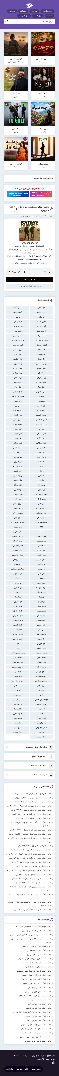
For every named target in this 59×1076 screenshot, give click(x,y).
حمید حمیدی (41, 433)
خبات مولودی (17, 438)
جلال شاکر (17, 387)
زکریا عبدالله (18, 485)
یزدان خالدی (41, 737)
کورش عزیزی (41, 634)
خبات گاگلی (41, 438)
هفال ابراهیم (41, 723)
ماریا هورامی (41, 643)
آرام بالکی (41, 307)
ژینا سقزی (41, 489)
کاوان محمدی (41, 620)
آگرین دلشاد (41, 321)
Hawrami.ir (36, 259)
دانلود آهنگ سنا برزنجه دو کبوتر (38, 874)
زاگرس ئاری (18, 480)
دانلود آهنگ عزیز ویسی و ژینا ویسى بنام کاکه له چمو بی (29, 902)
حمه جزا (41, 429)
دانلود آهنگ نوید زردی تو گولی (39, 987)
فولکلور (12, 11)
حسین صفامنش (41, 419)
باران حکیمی (17, 359)
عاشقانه (23, 11)
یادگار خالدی (17, 732)
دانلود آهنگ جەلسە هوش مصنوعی (37, 1041)
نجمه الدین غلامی (41, 699)
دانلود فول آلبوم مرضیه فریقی (39, 793)
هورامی (34, 11)
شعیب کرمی (17, 531)
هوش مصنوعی (41, 727)
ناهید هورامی (18, 695)
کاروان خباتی (41, 615)
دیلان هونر (41, 461)
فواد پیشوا (41, 601)
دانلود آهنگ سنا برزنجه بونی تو (39, 797)
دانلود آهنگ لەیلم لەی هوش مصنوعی (36, 962)
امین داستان (17, 349)
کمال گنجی (41, 629)
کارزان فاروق (17, 611)
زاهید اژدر (41, 485)
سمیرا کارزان (41, 499)
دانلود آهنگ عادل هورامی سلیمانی (38, 991)
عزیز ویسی (41, 569)
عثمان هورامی (41, 559)
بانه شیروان (18, 363)
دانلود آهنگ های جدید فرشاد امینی (37, 909)
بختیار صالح (41, 368)
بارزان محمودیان (41, 363)
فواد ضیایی (18, 601)
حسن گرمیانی (18, 415)
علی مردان (41, 578)
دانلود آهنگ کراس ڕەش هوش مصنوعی (36, 979)
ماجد (17, 648)
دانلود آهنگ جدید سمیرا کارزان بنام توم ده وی (33, 838)
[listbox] (29, 244)
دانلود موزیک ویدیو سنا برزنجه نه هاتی (36, 946)
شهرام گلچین (41, 536)
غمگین (49, 15)
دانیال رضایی (41, 457)
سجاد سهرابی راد (41, 494)
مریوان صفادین (17, 667)
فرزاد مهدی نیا (41, 587)
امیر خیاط (41, 349)
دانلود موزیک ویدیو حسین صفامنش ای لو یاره (33, 926)
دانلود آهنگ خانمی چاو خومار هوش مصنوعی (34, 971)
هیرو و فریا (18, 727)
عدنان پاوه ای (18, 559)
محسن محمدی (41, 653)
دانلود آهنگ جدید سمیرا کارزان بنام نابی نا (35, 854)
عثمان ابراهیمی (17, 555)
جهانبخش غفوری (18, 396)
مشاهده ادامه (29, 279)
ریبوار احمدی (17, 466)
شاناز (41, 527)
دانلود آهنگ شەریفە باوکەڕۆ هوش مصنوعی (34, 958)
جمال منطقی (17, 391)
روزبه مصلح (17, 475)
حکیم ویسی (17, 424)
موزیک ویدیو (24, 15)
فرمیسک (41, 597)
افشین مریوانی (41, 345)
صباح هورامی (41, 541)
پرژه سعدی (18, 377)
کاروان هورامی (18, 615)
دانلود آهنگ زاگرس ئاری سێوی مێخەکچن (35, 870)
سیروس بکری (41, 513)
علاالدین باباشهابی (17, 569)
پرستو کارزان (41, 377)
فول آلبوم (38, 15)
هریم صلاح (18, 718)
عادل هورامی (17, 550)
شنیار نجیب (41, 531)
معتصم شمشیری (41, 681)
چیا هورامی (41, 405)
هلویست (18, 723)
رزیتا (41, 466)
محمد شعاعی (41, 657)
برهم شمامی (17, 368)
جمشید (41, 396)
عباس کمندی (41, 555)
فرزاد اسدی (41, 583)
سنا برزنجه (17, 499)
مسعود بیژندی (41, 671)
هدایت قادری (17, 713)
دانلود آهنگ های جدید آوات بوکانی (37, 878)
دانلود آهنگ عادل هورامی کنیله (39, 1020)
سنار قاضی (41, 503)
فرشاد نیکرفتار (41, 592)
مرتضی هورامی (17, 662)
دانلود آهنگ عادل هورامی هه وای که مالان (35, 995)
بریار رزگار (41, 373)
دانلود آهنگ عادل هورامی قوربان (38, 1008)
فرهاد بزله (17, 597)
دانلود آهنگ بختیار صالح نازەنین (39, 954)
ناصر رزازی (17, 690)
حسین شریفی (41, 415)
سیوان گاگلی (41, 517)
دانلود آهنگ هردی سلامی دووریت (38, 999)
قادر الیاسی (18, 606)
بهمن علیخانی (18, 373)
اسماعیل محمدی (18, 340)
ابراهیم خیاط (41, 331)
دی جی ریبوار (17, 457)
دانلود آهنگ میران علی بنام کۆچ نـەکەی (36, 849)
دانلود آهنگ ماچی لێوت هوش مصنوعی (36, 975)
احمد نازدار (41, 335)
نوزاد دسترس (17, 704)
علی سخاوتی (17, 573)
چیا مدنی (18, 401)
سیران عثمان (17, 503)
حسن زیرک (18, 405)
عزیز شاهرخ (18, 564)
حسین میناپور (18, 419)
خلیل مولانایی (41, 443)
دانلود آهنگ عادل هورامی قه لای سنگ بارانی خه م (32, 1012)
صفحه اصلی (47, 11)
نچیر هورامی (17, 699)
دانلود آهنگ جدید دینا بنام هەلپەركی (37, 830)
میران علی (17, 685)
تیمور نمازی (18, 382)
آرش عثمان (41, 312)
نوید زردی (41, 709)
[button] (29, 244)
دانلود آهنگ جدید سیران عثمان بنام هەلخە (34, 887)
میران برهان (41, 685)
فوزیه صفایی (41, 606)
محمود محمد (41, 662)
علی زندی (41, 573)
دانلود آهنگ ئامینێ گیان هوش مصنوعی (35, 1037)
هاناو (41, 713)
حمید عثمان (17, 433)
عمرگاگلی (18, 578)
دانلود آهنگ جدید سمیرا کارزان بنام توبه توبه (34, 894)
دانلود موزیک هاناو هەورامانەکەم (38, 967)
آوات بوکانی (18, 321)
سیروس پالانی (18, 513)
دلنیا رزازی (17, 452)
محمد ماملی (17, 657)
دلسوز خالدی (17, 447)
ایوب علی (17, 354)
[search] (7, 21)
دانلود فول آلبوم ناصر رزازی (41, 845)
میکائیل (41, 690)
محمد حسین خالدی (18, 653)
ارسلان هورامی (17, 335)
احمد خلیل (18, 331)
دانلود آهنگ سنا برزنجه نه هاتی (39, 882)
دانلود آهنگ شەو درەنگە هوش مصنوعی (36, 1028)
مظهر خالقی (18, 676)
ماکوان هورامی (41, 648)
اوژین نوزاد (41, 354)
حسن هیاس (17, 410)
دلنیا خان (41, 452)
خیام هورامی (17, 443)
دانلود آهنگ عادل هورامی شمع (39, 1004)
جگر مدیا (41, 387)
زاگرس (41, 480)
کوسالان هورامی (17, 634)
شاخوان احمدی (41, 522)
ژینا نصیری (17, 489)
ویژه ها (23, 216)
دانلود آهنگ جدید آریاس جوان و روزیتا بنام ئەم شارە (31, 822)
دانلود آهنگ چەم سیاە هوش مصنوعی (36, 834)
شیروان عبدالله (17, 536)
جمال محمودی (41, 391)
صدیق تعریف (17, 541)
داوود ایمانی (41, 447)
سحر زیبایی (18, 494)
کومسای (41, 639)
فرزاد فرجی (18, 583)
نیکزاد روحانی (17, 709)
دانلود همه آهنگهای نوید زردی (29, 286)
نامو (41, 695)
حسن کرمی (41, 410)
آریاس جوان (17, 312)
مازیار (18, 643)
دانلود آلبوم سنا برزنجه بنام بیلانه (38, 801)
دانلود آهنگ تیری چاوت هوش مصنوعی (36, 1024)
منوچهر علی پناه (17, 681)
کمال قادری (41, 625)
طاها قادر (41, 545)
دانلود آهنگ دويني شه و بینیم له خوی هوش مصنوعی (30, 934)
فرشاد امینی (18, 587)
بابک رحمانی (41, 359)
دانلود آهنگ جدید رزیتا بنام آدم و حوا (37, 814)
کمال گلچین (17, 625)
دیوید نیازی (18, 461)
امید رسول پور (18, 345)
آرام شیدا (17, 307)
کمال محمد (18, 629)
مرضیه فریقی (41, 667)
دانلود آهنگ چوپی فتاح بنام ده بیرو (37, 810)
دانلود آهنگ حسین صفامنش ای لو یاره (36, 930)
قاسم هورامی (41, 611)
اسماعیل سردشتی (41, 340)
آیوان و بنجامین (17, 326)
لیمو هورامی (17, 639)
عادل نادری (41, 550)
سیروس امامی (18, 508)
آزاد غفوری (17, 317)
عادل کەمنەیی (18, 545)
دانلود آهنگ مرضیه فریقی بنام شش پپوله (35, 806)
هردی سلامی (41, 718)
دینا (41, 471)
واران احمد (41, 732)
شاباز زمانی (18, 517)
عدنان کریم (41, 564)
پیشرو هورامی (41, 382)
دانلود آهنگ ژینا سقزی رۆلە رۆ (39, 818)
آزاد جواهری (41, 317)
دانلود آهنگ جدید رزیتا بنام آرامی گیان (36, 858)
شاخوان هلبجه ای (17, 522)
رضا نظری (41, 475)
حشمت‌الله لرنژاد (41, 424)
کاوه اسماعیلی (18, 620)
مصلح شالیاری (41, 676)
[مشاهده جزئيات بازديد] (53, 1063)
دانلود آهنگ (39, 263)
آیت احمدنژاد (41, 326)
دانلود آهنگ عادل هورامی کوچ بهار (38, 1016)
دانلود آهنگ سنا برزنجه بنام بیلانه (38, 862)
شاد (37, 216)
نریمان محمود (41, 704)
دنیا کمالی (17, 471)
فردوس (17, 592)
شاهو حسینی (18, 527)
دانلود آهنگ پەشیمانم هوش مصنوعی (36, 1032)
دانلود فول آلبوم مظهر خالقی (40, 866)
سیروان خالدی (41, 508)
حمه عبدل (17, 429)
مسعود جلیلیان (17, 671)
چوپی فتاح (41, 401)
